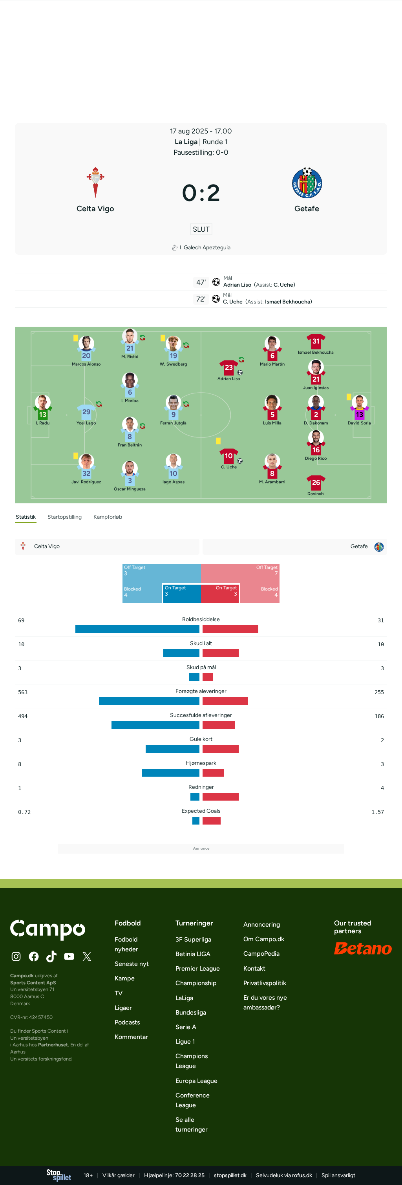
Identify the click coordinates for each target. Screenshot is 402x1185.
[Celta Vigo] (95, 193)
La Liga (187, 141)
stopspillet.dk (230, 1175)
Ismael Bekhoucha (287, 301)
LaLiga (184, 998)
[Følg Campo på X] (87, 956)
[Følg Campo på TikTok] (51, 956)
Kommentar (131, 1037)
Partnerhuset (53, 1045)
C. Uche (283, 285)
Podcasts (127, 1022)
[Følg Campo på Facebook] (34, 956)
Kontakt (254, 968)
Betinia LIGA (192, 954)
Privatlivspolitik (264, 983)
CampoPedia (261, 953)
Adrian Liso (237, 285)
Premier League (197, 968)
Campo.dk (22, 975)
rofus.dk (302, 1175)
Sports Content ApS (33, 983)
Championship (196, 983)
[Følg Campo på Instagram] (16, 956)
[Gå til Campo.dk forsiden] (47, 938)
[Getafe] (307, 193)
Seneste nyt (132, 963)
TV (118, 993)
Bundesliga (190, 1012)
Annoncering (261, 924)
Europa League (196, 1080)
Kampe (125, 978)
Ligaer (123, 1007)
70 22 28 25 (190, 1175)
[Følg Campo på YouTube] (69, 956)
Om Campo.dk (263, 939)
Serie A (185, 1027)
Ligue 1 (185, 1041)
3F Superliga (193, 939)
